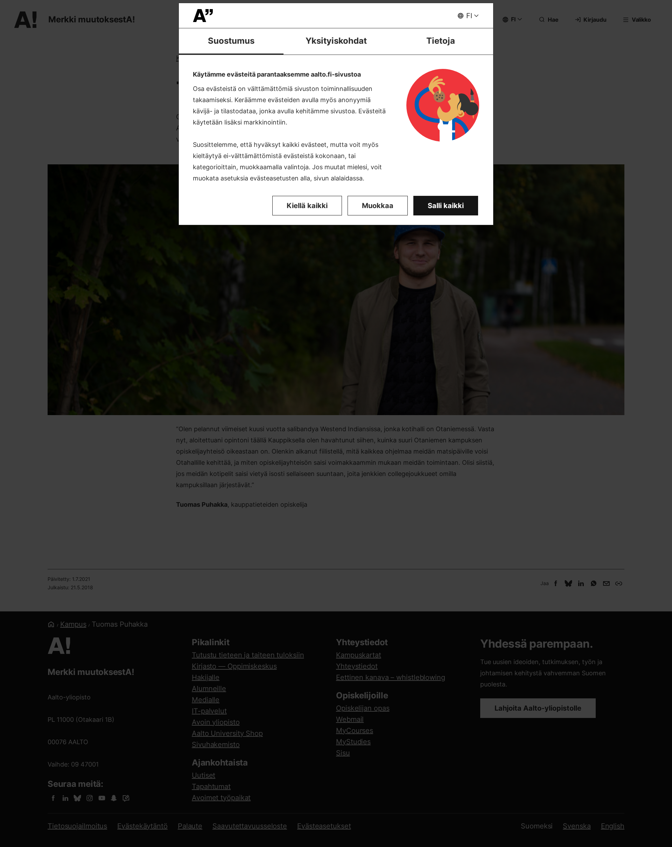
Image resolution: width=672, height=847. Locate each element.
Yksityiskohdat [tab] (336, 41)
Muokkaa (377, 205)
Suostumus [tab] (231, 41)
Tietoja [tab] (440, 41)
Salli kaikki (446, 205)
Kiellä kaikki (307, 205)
